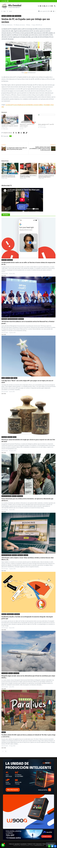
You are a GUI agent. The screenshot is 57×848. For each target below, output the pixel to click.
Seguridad (10, 260)
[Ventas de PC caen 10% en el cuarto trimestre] (28, 119)
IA (1, 11)
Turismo (26, 555)
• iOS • (34, 844)
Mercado (9, 16)
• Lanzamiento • (23, 844)
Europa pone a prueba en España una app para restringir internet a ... (46, 176)
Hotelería (14, 555)
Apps (4, 11)
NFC (12, 378)
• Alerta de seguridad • (14, 844)
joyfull (25, 72)
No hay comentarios (7, 25)
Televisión (21, 319)
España (3, 16)
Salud (14, 437)
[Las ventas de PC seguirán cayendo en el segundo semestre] (9, 119)
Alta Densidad (14, 5)
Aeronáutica (4, 673)
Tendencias (18, 16)
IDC (10, 136)
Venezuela (20, 496)
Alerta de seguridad (6, 496)
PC (13, 16)
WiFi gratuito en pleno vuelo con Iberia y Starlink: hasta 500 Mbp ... (28, 176)
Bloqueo (4, 614)
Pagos (15, 378)
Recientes (5, 214)
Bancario (8, 378)
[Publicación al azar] (51, 11)
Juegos (3, 732)
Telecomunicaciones (12, 319)
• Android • (30, 844)
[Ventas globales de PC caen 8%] (46, 119)
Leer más (3, 275)
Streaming (4, 319)
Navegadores (10, 614)
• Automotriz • (39, 844)
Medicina (10, 437)
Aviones (10, 673)
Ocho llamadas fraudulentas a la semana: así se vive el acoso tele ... (8, 176)
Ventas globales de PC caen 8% (46, 124)
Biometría (4, 260)
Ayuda (10, 11)
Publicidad (17, 614)
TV (7, 11)
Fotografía (4, 437)
